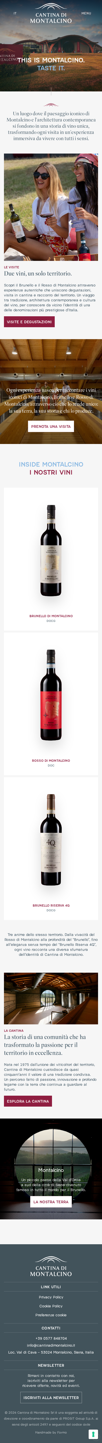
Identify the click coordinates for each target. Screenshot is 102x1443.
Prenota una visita (51, 426)
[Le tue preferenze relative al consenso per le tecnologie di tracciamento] (93, 1434)
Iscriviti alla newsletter (51, 1397)
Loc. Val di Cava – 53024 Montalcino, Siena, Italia (51, 1352)
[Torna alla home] (51, 1266)
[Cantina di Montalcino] (51, 13)
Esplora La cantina (28, 1101)
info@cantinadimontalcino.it (51, 1345)
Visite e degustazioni (29, 321)
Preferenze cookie (51, 1314)
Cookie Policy (51, 1305)
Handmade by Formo (51, 1432)
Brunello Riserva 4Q (51, 905)
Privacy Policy (51, 1296)
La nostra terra (51, 1201)
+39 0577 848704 (51, 1338)
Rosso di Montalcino (51, 760)
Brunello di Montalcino (51, 616)
